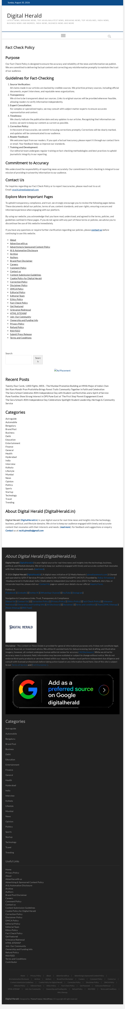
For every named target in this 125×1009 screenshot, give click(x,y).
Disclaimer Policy (18, 285)
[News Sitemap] (13, 607)
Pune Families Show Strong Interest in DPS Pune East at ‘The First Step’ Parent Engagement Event (54, 396)
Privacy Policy (17, 323)
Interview (10, 464)
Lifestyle (9, 471)
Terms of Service (20, 665)
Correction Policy (18, 281)
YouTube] (66, 592)
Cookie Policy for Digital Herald (26, 278)
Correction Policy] (41, 601)
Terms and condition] (85, 604)
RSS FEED (15, 330)
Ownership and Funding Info (24, 320)
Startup (9, 492)
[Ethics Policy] (73, 601)
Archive (14, 253)
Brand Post (11, 429)
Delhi (8, 436)
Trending (9, 502)
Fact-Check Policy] (92, 601)
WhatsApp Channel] (51, 592)
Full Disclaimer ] (40, 665)
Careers (14, 264)
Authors (14, 257)
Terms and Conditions (21, 337)
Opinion (9, 481)
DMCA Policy (16, 288)
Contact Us (44, 584)
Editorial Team (17, 295)
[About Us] (10, 601)
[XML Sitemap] (111, 604)
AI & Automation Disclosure (24, 250)
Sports (8, 488)
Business (9, 432)
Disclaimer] (68, 604)
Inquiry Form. (96, 584)
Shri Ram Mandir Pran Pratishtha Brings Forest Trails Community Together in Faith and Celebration (54, 389)
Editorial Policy (17, 292)
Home (8, 869)
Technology (11, 495)
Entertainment (12, 443)
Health (8, 453)
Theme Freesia (36, 999)
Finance (9, 446)
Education (10, 439)
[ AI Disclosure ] (86, 652)
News (8, 478)
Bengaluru (10, 425)
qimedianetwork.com (97, 574)
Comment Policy (18, 267)
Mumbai (9, 474)
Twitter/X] (34, 592)
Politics (9, 485)
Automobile (11, 422)
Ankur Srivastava (106, 577)
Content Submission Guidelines (25, 274)
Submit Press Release (21, 334)
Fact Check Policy (19, 302)
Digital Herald (24, 15)
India (8, 460)
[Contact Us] (23, 601)
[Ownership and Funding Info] (31, 604)
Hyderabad (11, 457)
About (13, 240)
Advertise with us (19, 243)
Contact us (15, 271)
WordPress (47, 999)
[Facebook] (10, 592)
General (9, 450)
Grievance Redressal (20, 309)
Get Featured (16, 306)
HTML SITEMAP (18, 313)
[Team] (100, 604)
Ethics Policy (16, 299)
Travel (8, 499)
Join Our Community (20, 316)
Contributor (11, 962)
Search (8, 353)
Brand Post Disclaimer (21, 260)
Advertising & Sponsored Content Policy (30, 246)
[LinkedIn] (22, 592)
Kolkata (9, 467)
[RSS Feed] (26, 607)
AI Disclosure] (53, 604)
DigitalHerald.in (29, 520)
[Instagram (78, 592)
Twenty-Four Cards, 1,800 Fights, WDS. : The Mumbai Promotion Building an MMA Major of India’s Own (57, 385)
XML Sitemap (62, 992)
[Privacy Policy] (58, 601)
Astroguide (11, 418)
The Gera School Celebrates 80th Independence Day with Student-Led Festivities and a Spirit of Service (57, 392)
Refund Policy (17, 327)
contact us (96, 229)
